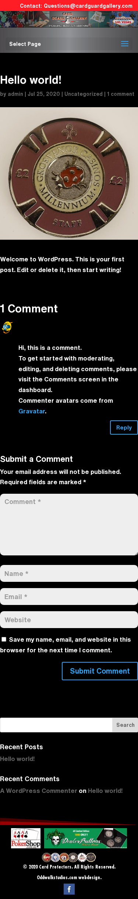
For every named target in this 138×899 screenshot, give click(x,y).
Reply (124, 427)
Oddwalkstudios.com (57, 878)
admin (15, 94)
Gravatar (31, 411)
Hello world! (17, 758)
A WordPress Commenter (55, 323)
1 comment (120, 94)
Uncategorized (83, 94)
